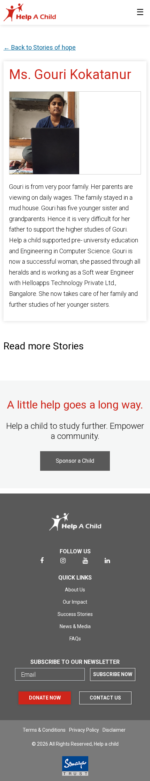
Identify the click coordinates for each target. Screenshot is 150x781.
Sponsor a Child (75, 460)
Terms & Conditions (44, 730)
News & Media (75, 626)
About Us (75, 589)
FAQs (75, 638)
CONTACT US (105, 698)
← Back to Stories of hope (39, 47)
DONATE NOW (45, 698)
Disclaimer (114, 730)
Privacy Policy (84, 730)
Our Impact (75, 602)
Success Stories (75, 614)
